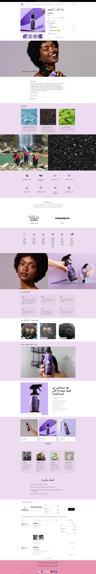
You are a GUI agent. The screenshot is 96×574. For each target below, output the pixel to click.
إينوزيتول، (57, 86)
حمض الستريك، (37, 89)
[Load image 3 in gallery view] (35, 36)
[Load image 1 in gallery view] (25, 36)
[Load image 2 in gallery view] (30, 36)
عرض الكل (48, 443)
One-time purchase (53, 27)
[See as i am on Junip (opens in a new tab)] (50, 558)
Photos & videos (70, 520)
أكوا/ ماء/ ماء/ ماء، (60, 83)
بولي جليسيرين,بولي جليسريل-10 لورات (43, 87)
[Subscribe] (56, 565)
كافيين (55, 86)
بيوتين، (42, 84)
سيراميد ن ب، (45, 84)
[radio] (48, 27)
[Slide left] (21, 36)
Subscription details (53, 33)
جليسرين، (51, 87)
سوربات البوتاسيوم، (39, 90)
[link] (51, 13)
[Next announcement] (75, 1)
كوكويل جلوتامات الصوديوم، (45, 89)
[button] (28, 5)
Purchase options (51, 25)
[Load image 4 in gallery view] (40, 36)
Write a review (71, 509)
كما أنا (23, 573)
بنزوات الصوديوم (33, 90)
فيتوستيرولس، (50, 84)
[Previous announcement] (21, 1)
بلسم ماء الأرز (24, 438)
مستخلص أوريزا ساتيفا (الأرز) (51, 83)
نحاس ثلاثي (39, 84)
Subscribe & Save (55, 30)
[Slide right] (44, 36)
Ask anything (64, 509)
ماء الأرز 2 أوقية (43, 438)
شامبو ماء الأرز (61, 438)
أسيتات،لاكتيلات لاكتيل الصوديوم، (55, 89)
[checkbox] (70, 520)
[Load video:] (48, 362)
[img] (26, 524)
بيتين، (56, 83)
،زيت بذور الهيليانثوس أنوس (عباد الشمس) (46, 86)
